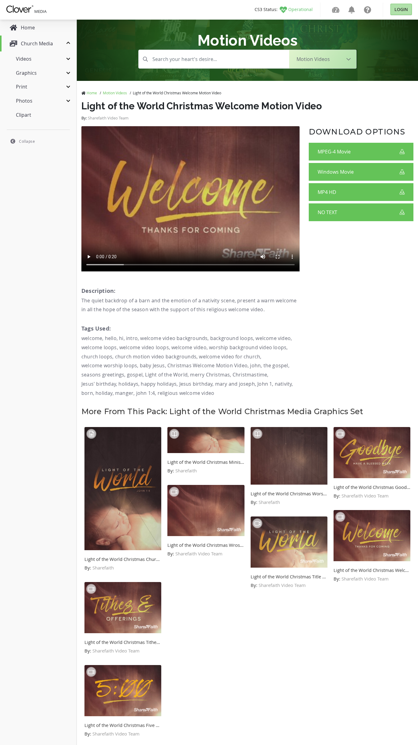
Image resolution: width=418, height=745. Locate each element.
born (87, 393)
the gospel (275, 365)
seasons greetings (102, 374)
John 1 (264, 383)
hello (111, 338)
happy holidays (159, 383)
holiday (103, 393)
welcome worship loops (109, 365)
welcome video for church (229, 356)
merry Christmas (210, 374)
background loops (231, 338)
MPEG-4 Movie (334, 151)
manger (124, 393)
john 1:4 (145, 393)
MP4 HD (327, 192)
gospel (135, 374)
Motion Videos (115, 92)
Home (92, 92)
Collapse (27, 141)
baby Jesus (152, 365)
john (255, 365)
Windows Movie (336, 171)
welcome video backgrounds (173, 338)
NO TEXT (327, 212)
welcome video (273, 338)
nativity (283, 383)
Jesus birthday (196, 383)
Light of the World (166, 374)
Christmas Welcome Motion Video (207, 365)
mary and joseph (235, 383)
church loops (96, 356)
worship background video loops (247, 347)
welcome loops (99, 347)
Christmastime (250, 374)
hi (121, 338)
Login (401, 9)
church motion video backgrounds (155, 356)
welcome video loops (144, 347)
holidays (128, 383)
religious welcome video (186, 393)
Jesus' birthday (98, 383)
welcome (91, 338)
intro (132, 338)
